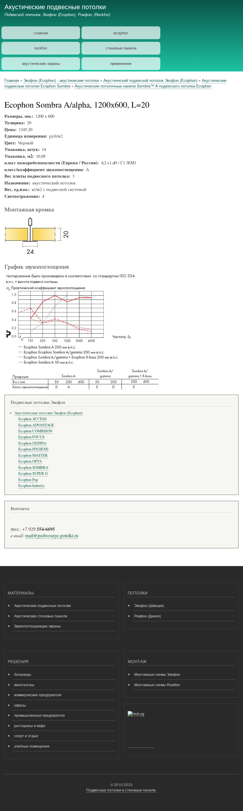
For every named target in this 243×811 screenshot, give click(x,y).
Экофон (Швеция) (149, 605)
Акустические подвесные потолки (55, 6)
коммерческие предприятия (37, 694)
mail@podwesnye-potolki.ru (51, 535)
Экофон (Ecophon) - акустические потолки (61, 80)
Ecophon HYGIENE (33, 449)
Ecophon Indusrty (31, 485)
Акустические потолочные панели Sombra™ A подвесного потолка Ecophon (143, 86)
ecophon (120, 33)
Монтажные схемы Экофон (157, 674)
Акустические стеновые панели (40, 615)
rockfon (40, 48)
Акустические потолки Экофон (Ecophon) (48, 412)
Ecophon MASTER (33, 455)
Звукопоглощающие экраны (37, 625)
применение (121, 63)
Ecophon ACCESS (32, 418)
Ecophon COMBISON (35, 431)
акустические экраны (41, 63)
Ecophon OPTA (30, 461)
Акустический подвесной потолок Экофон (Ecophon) (150, 80)
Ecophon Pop (28, 479)
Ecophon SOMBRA (33, 467)
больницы (22, 674)
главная (41, 33)
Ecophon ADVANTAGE (36, 425)
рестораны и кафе (29, 725)
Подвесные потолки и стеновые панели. (121, 789)
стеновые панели (120, 48)
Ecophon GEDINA (32, 443)
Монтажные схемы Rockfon (157, 684)
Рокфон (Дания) (147, 615)
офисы (20, 705)
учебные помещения (31, 745)
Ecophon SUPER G (33, 473)
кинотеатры (24, 684)
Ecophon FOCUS (31, 436)
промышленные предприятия (39, 715)
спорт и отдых (26, 735)
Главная (11, 80)
